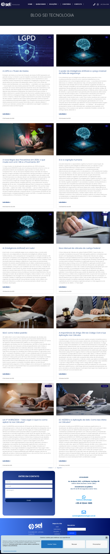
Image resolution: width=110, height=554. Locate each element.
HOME (30, 4)
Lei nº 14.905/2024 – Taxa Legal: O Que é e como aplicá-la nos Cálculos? (25, 420)
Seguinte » (59, 467)
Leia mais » (6, 114)
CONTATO (78, 4)
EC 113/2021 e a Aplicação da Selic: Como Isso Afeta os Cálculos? (82, 420)
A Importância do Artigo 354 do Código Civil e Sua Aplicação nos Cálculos (82, 333)
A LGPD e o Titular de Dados (16, 71)
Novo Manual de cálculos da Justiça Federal (79, 248)
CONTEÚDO (66, 4)
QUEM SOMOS (41, 4)
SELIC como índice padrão (15, 332)
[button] (106, 537)
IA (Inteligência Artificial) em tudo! (19, 248)
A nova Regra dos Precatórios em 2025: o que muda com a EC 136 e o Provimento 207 (24, 160)
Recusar (74, 544)
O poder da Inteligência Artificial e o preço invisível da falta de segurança (82, 72)
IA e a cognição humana (70, 159)
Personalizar (97, 544)
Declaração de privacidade (9, 551)
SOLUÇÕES (53, 4)
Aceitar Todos (52, 544)
